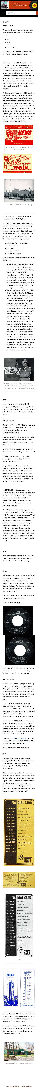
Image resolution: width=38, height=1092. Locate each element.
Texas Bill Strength (19, 738)
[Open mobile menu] (3, 13)
